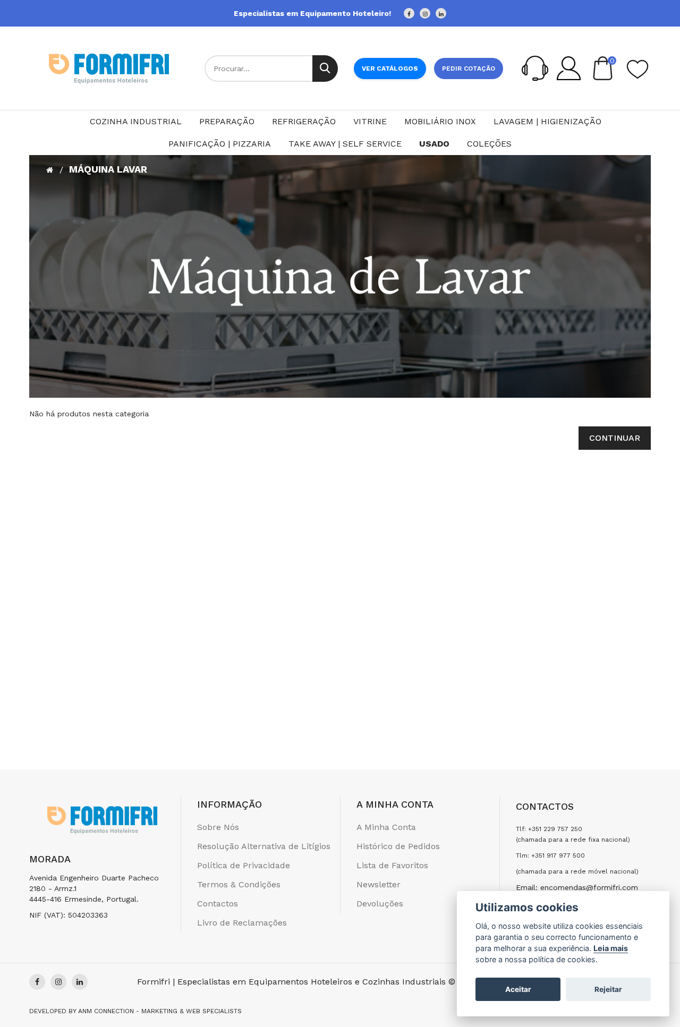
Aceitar (518, 989)
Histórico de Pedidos (398, 846)
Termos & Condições (238, 884)
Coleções (489, 144)
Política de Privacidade (243, 865)
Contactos (217, 903)
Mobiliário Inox (440, 121)
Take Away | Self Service (345, 144)
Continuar (614, 438)
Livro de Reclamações (242, 923)
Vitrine (370, 121)
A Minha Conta (386, 827)
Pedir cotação (468, 68)
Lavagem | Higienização (547, 121)
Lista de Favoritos (392, 865)
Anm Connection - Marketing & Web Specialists (160, 1011)
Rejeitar (608, 989)
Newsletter (378, 884)
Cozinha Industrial (136, 121)
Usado (434, 144)
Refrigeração (304, 121)
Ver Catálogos (390, 68)
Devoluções (379, 903)
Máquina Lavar (108, 169)
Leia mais (610, 948)
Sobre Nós (218, 827)
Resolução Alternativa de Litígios (263, 846)
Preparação (226, 121)
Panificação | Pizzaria (219, 144)
